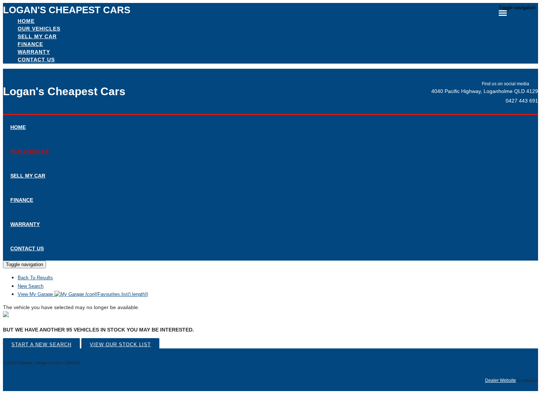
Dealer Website (500, 380)
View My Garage (83, 294)
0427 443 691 (522, 101)
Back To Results (35, 277)
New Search (30, 286)
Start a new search (41, 344)
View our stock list (120, 344)
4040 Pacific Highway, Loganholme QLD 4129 (484, 91)
